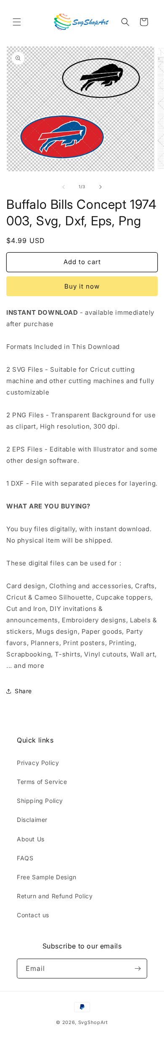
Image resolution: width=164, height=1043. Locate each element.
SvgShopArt (93, 1022)
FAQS (25, 858)
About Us (31, 839)
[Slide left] (63, 187)
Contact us (33, 915)
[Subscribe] (137, 968)
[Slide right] (100, 187)
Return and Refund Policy (55, 896)
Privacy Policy (38, 762)
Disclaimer (32, 819)
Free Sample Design (47, 877)
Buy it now (82, 286)
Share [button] (23, 690)
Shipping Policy (40, 800)
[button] (17, 22)
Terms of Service (42, 781)
